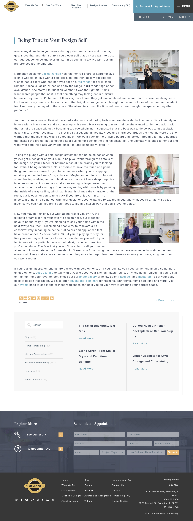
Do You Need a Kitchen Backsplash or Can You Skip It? (153, 331)
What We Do (31, 5)
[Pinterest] (47, 298)
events (24, 284)
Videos (88, 501)
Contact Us (118, 485)
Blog (146, 16)
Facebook (124, 276)
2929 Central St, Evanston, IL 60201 (159, 503)
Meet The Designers (76, 6)
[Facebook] (30, 298)
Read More (86, 338)
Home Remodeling (38, 346)
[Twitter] (34, 298)
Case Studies (69, 490)
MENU (186, 6)
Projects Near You (122, 480)
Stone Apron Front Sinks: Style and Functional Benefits (97, 356)
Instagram (145, 276)
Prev (161, 300)
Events (88, 485)
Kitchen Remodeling (39, 354)
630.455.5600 (171, 499)
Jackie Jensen (51, 73)
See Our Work (53, 5)
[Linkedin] (43, 298)
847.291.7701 (171, 507)
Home (65, 480)
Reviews (88, 490)
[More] (52, 298)
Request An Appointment (155, 6)
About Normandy (71, 501)
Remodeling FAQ (121, 5)
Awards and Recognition (97, 495)
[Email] (25, 298)
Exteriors (32, 371)
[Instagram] (38, 298)
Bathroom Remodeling (40, 362)
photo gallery (88, 276)
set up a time (44, 272)
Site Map (174, 485)
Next (174, 300)
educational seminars (84, 280)
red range (84, 81)
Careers (116, 490)
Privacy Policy (171, 479)
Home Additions (36, 379)
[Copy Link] (21, 298)
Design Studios (98, 5)
